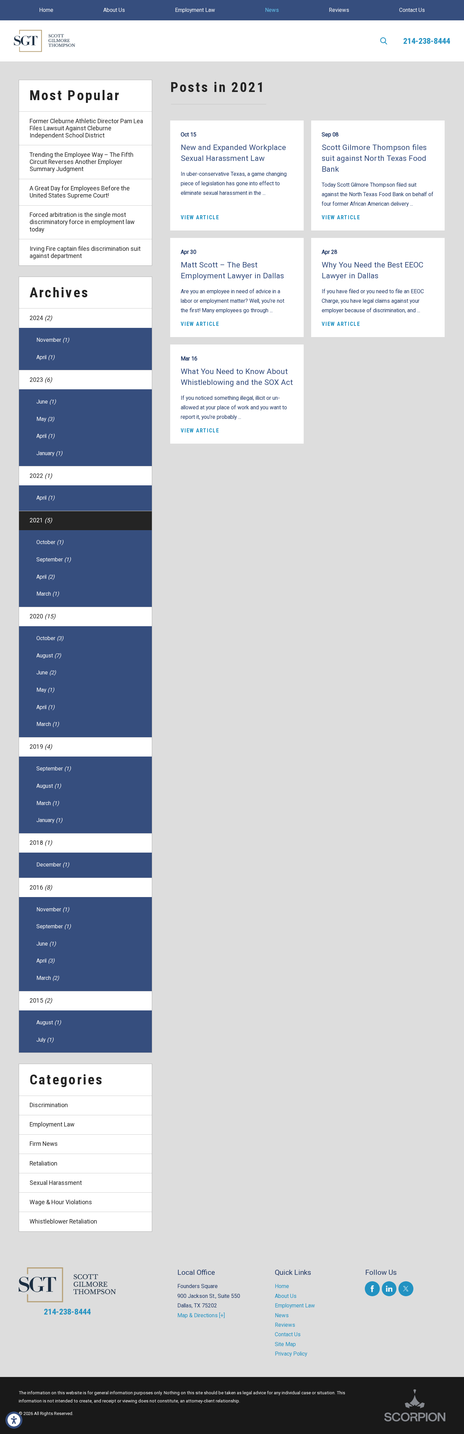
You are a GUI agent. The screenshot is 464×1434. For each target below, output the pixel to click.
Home (282, 1286)
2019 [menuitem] (41, 746)
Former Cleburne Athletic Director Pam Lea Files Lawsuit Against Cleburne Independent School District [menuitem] (86, 128)
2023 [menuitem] (41, 379)
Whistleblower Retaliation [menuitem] (63, 1221)
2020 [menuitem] (42, 616)
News (282, 1315)
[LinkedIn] (389, 1288)
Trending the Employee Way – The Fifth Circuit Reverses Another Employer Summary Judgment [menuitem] (81, 161)
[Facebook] (372, 1288)
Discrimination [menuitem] (49, 1105)
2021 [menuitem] (41, 520)
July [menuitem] (44, 1040)
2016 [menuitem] (41, 887)
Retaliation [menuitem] (43, 1163)
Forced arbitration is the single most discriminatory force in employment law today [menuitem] (82, 221)
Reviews (285, 1325)
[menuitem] (46, 10)
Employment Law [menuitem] (52, 1124)
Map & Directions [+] (201, 1315)
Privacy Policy (291, 1354)
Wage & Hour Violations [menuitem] (61, 1202)
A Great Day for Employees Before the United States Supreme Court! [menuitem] (80, 192)
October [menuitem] (49, 542)
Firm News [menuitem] (44, 1143)
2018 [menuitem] (41, 842)
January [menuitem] (49, 453)
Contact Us (288, 1334)
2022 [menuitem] (41, 475)
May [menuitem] (45, 419)
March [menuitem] (47, 594)
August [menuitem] (48, 655)
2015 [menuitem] (41, 1000)
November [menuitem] (52, 340)
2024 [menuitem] (41, 318)
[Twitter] (405, 1288)
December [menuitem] (52, 864)
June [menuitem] (46, 401)
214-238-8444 (426, 41)
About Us (286, 1296)
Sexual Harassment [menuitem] (56, 1182)
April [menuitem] (45, 357)
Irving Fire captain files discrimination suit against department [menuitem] (85, 252)
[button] (13, 1420)
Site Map (285, 1344)
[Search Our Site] (383, 40)
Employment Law (295, 1305)
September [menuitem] (53, 559)
